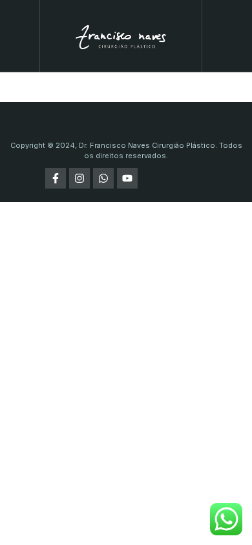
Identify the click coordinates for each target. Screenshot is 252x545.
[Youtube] (127, 178)
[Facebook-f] (55, 178)
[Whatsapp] (103, 178)
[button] (20, 35)
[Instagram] (79, 178)
